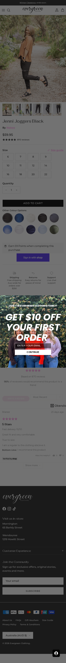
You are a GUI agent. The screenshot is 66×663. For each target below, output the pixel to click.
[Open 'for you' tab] (56, 653)
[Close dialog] (61, 299)
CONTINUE (33, 352)
